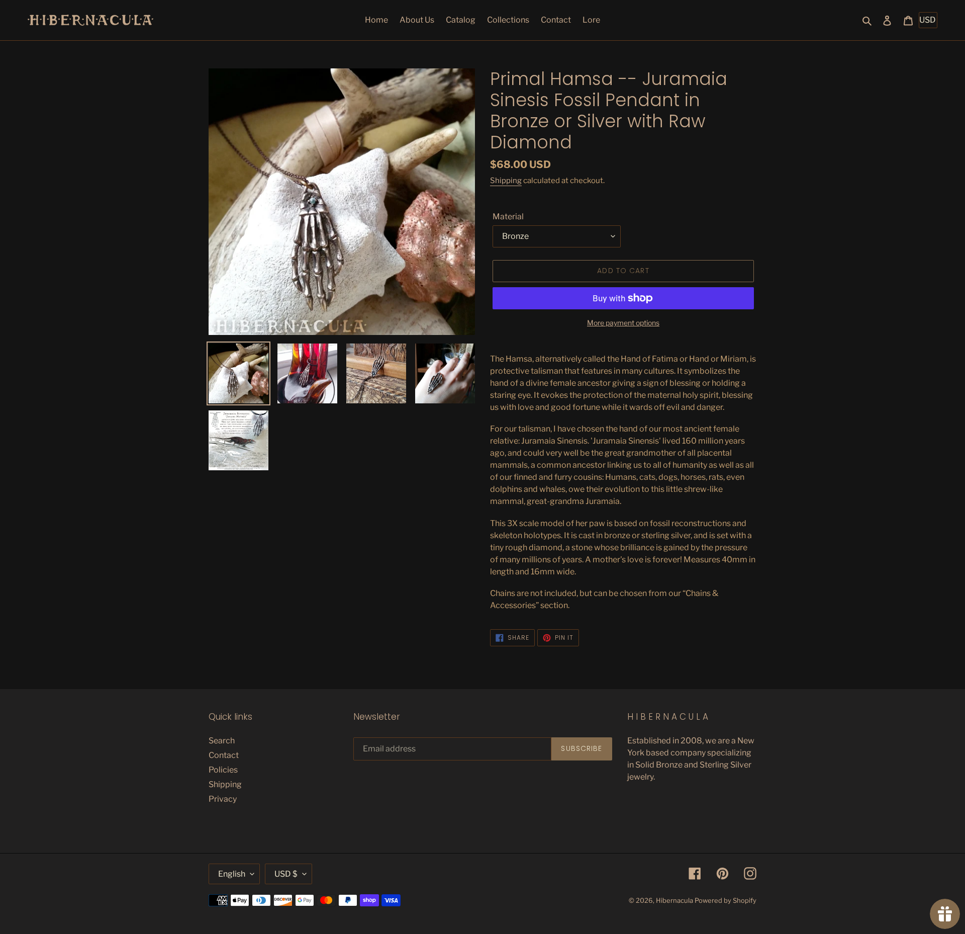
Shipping (506, 180)
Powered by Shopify (725, 900)
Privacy (223, 799)
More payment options (623, 322)
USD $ (286, 874)
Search (222, 740)
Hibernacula (674, 900)
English (231, 874)
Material (508, 216)
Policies (223, 770)
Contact (224, 755)
